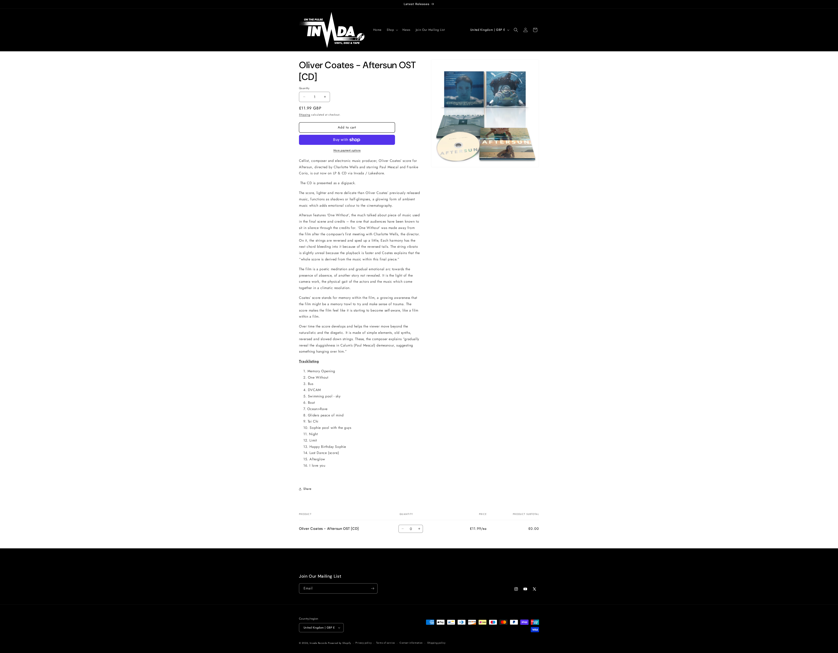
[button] (392, 29)
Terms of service (385, 642)
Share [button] (307, 489)
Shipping (304, 115)
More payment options (347, 150)
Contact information (411, 642)
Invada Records (318, 643)
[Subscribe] (372, 588)
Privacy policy (363, 642)
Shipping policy (436, 642)
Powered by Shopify (339, 643)
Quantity (304, 88)
